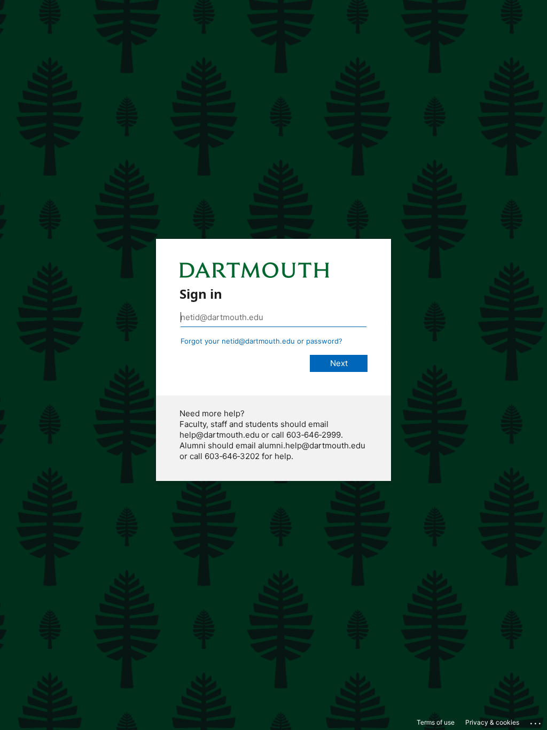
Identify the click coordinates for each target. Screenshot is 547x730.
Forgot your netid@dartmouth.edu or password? (261, 341)
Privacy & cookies (492, 722)
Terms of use (436, 722)
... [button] (536, 721)
